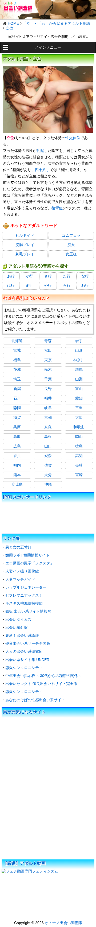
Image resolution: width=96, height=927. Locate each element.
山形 (79, 350)
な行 (85, 276)
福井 (48, 398)
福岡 (17, 465)
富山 (79, 388)
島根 (48, 436)
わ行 (85, 285)
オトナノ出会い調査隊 (63, 923)
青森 (48, 341)
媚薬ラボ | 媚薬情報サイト (27, 555)
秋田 (48, 350)
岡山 (79, 436)
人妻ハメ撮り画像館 (22, 571)
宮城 (17, 350)
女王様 (71, 254)
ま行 (29, 285)
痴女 (71, 245)
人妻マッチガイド (20, 579)
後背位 (57, 208)
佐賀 (48, 465)
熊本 (17, 475)
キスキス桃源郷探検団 (24, 603)
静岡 (17, 408)
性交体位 (72, 138)
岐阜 (48, 408)
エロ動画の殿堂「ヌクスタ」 (29, 563)
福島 (17, 360)
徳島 (79, 446)
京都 (48, 417)
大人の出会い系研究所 (24, 651)
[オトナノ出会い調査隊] (48, 9)
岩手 (79, 341)
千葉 (48, 379)
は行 (11, 285)
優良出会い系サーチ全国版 (27, 643)
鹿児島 (17, 484)
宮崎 (79, 475)
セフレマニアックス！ (24, 595)
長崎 (79, 465)
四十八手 (42, 170)
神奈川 (79, 360)
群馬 (79, 369)
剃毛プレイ (24, 254)
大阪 (79, 417)
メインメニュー (48, 47)
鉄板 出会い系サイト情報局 (28, 611)
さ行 (48, 276)
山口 (48, 446)
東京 (48, 360)
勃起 (40, 150)
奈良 (48, 427)
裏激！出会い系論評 (22, 635)
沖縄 (48, 484)
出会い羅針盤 (16, 627)
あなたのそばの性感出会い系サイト (35, 700)
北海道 (17, 341)
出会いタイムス (18, 619)
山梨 (79, 379)
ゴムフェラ (71, 235)
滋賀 (17, 417)
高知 (79, 456)
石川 (17, 398)
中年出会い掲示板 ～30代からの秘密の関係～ (43, 676)
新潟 (17, 388)
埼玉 (17, 379)
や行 (48, 285)
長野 (48, 388)
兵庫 (17, 427)
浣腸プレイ (24, 245)
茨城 (17, 369)
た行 (66, 276)
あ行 (11, 276)
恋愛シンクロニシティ (24, 668)
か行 (29, 276)
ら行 (66, 285)
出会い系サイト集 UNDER (27, 660)
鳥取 (17, 436)
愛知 (79, 398)
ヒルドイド (24, 235)
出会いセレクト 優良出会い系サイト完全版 (41, 683)
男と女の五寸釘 (18, 547)
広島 (17, 446)
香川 (17, 456)
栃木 (48, 369)
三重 (79, 408)
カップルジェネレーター (25, 587)
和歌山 (79, 427)
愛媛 (48, 456)
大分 (48, 475)
